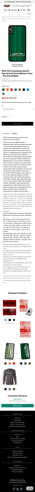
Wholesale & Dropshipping (17, 426)
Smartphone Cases (12, 16)
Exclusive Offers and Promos (17, 467)
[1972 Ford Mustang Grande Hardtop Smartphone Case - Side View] (25, 360)
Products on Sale (17, 455)
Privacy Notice (17, 442)
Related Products (17, 293)
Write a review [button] (17, 405)
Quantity (4, 117)
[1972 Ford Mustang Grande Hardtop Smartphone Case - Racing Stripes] (9, 360)
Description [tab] (6, 133)
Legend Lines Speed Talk (17, 422)
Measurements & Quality (17, 438)
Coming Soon (17, 420)
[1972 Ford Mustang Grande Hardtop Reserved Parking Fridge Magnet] (25, 316)
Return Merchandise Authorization (17, 457)
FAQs (17, 436)
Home (3, 16)
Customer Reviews (17, 451)
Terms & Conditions (17, 471)
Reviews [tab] (14, 133)
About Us (17, 418)
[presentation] (16, 320)
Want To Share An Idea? (17, 424)
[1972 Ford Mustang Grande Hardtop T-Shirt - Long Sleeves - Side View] (9, 386)
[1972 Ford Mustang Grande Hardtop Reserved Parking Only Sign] (25, 338)
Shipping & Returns (17, 469)
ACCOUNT (14, 10)
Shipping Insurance (17, 440)
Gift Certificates (17, 453)
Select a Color (5, 86)
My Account (17, 465)
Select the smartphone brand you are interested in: (16, 104)
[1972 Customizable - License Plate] (9, 316)
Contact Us (17, 434)
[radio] (3, 89)
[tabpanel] (17, 210)
